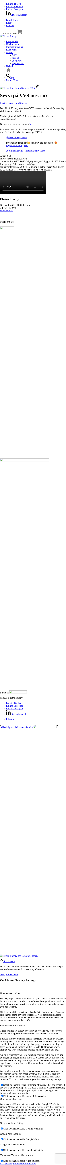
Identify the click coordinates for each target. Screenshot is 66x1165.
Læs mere (13, 974)
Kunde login (12, 20)
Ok (1, 974)
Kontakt (10, 25)
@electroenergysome (16, 137)
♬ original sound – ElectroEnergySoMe (25, 150)
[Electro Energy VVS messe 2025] (19, 88)
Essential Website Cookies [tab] (12, 1025)
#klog (26, 145)
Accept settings (7, 1163)
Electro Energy (7, 103)
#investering (17, 145)
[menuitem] (36, 20)
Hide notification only (25, 1163)
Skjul (5, 974)
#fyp (8, 145)
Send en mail (6, 210)
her (31, 124)
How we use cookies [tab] (10, 993)
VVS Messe (21, 103)
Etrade (9, 22)
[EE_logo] (8, 36)
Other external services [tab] (11, 1099)
